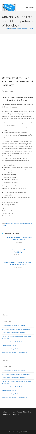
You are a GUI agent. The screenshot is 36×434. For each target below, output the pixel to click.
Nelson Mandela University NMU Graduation (14, 352)
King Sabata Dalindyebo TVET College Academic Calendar (18, 238)
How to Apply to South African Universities (14, 333)
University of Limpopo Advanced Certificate (18, 251)
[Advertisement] (18, 57)
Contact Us (15, 414)
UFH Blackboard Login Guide (10, 349)
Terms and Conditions (24, 412)
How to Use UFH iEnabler (9, 345)
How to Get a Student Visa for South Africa (14, 342)
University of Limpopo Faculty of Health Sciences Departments (18, 263)
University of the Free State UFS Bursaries (13, 326)
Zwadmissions (9, 91)
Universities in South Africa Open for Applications (16, 329)
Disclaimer (6, 414)
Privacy (13, 412)
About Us (6, 412)
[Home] (2, 28)
